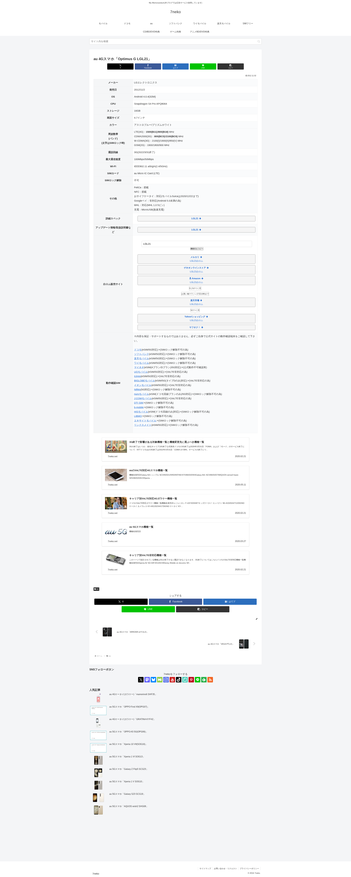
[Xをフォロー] (141, 679)
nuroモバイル (141, 394)
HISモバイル (141, 411)
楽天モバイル (141, 358)
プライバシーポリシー (249, 868)
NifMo (137, 389)
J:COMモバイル (143, 398)
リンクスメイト (142, 425)
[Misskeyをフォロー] (159, 679)
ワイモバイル (141, 363)
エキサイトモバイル (145, 420)
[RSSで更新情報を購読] (210, 679)
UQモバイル (141, 372)
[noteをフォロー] (185, 679)
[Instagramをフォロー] (166, 679)
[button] (258, 41)
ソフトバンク (141, 354)
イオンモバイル (142, 385)
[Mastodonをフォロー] (147, 679)
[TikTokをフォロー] (178, 679)
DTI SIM (138, 402)
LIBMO (138, 416)
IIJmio (137, 376)
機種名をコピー (197, 249)
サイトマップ (205, 868)
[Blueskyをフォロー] (153, 679)
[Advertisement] (175, 838)
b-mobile (139, 407)
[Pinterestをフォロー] (191, 679)
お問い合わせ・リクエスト (225, 868)
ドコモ (137, 349)
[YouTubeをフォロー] (172, 679)
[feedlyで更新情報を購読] (204, 679)
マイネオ (139, 367)
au (97, 589)
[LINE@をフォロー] (197, 679)
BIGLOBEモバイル (144, 380)
